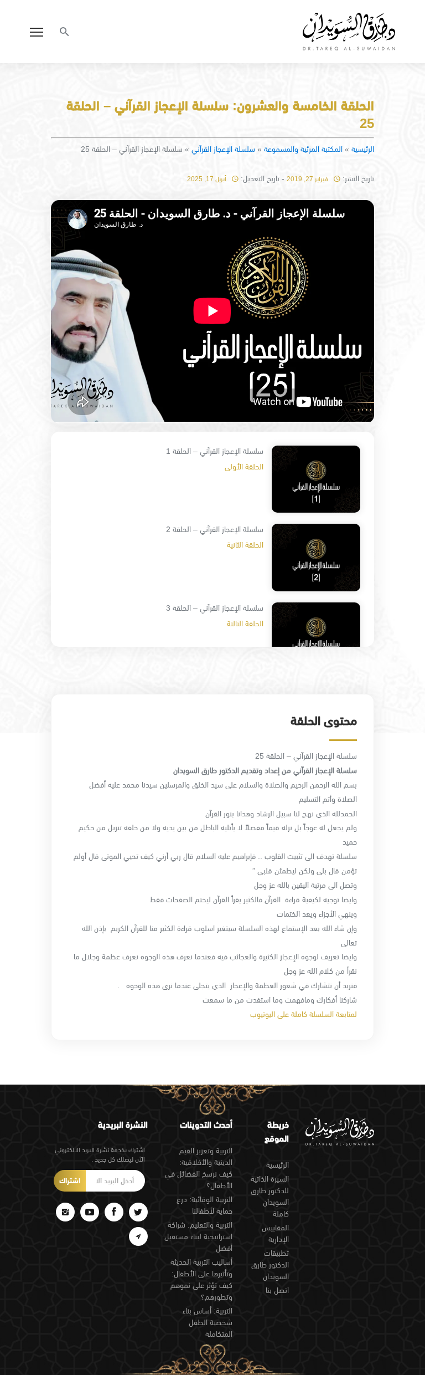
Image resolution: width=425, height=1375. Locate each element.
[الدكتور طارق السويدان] (349, 31)
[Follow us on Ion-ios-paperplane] (138, 1236)
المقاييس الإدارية (275, 1233)
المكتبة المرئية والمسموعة (303, 149)
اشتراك (69, 1181)
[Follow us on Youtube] (89, 1212)
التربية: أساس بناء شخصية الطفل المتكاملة (207, 1322)
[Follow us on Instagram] (65, 1212)
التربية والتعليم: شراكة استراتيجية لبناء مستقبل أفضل (198, 1236)
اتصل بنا (277, 1290)
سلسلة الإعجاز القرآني (223, 149)
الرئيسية (362, 149)
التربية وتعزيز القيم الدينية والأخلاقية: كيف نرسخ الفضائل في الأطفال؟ (198, 1168)
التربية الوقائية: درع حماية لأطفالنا (204, 1205)
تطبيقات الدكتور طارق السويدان (270, 1265)
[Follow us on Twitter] (138, 1212)
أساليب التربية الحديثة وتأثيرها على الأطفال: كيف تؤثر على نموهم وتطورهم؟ (201, 1279)
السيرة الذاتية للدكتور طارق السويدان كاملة (270, 1196)
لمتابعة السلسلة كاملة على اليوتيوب (303, 1014)
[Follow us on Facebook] (114, 1212)
